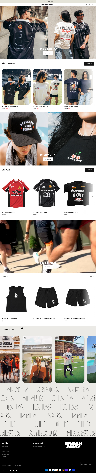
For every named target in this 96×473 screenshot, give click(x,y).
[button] (2, 4)
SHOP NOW (91, 276)
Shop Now (48, 53)
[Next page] (90, 89)
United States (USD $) (86, 464)
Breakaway (8, 465)
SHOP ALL (89, 169)
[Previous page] (7, 89)
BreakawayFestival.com (39, 446)
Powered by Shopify (16, 465)
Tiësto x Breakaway (48, 1)
